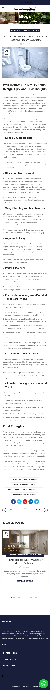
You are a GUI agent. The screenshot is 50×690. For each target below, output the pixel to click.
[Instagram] (7, 677)
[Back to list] (25, 510)
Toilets (36, 30)
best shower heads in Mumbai (24, 479)
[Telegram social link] (31, 2)
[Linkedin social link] (27, 2)
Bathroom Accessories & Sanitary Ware (25, 555)
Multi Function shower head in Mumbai (24, 489)
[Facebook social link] (19, 2)
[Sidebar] (3, 210)
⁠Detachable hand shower (24, 484)
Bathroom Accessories (28, 21)
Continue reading (25, 581)
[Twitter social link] (21, 2)
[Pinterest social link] (24, 2)
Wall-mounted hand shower (24, 494)
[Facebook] (3, 677)
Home (14, 21)
